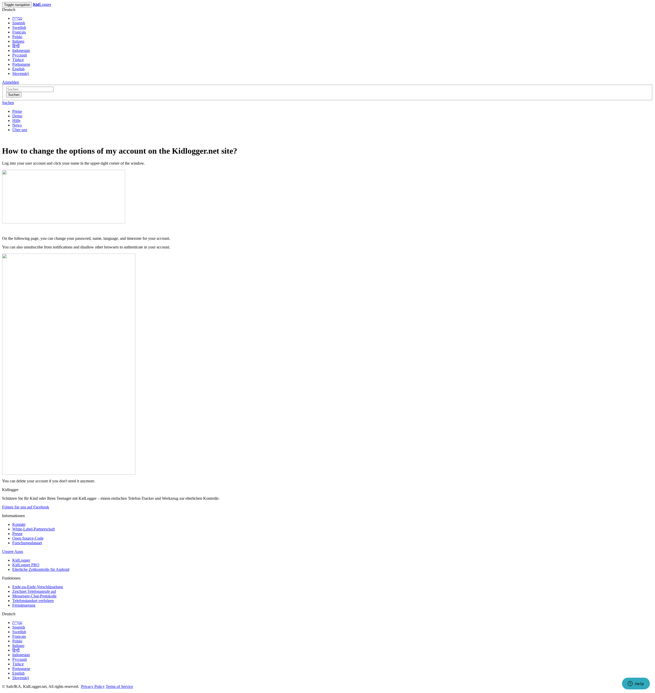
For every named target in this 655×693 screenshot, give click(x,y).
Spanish (18, 23)
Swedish (19, 27)
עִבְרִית (17, 18)
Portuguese (21, 64)
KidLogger (21, 560)
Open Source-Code (27, 538)
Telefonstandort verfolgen (33, 600)
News (17, 125)
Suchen (13, 95)
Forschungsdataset (27, 543)
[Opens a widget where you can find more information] (636, 684)
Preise (17, 111)
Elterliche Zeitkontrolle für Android (40, 569)
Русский (19, 55)
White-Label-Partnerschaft (33, 529)
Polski (17, 37)
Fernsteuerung (23, 605)
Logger (42, 4)
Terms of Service (119, 686)
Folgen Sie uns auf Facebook (25, 507)
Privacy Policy (93, 686)
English (18, 69)
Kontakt (18, 524)
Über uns (19, 130)
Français (19, 32)
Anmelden (10, 82)
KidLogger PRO (25, 565)
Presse (17, 533)
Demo (17, 116)
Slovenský (20, 73)
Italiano (18, 41)
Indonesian (21, 50)
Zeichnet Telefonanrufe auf (34, 591)
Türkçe (18, 60)
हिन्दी (16, 46)
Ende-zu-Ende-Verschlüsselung (37, 587)
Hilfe (16, 120)
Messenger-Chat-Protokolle (34, 596)
